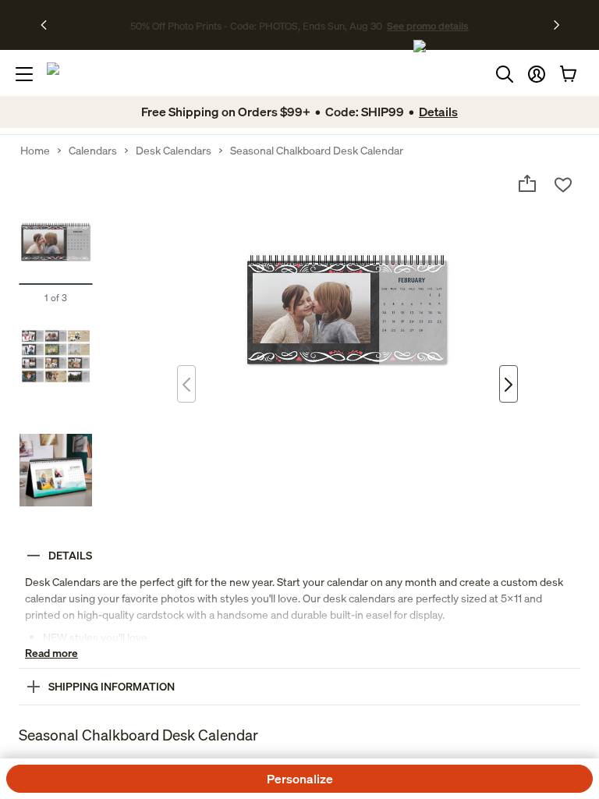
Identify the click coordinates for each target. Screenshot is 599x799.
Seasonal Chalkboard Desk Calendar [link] (316, 150)
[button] (536, 74)
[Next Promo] (556, 25)
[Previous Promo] (48, 25)
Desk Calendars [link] (173, 150)
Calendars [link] (93, 150)
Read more (51, 652)
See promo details (498, 25)
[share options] (527, 183)
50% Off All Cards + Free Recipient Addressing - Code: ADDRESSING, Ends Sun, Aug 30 (256, 25)
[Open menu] (24, 74)
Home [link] (35, 150)
